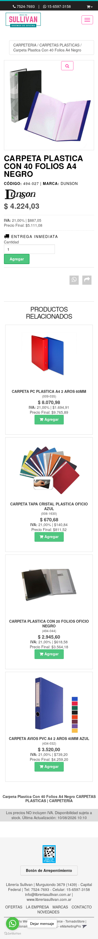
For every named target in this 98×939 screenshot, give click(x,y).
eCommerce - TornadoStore (65, 921)
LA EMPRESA (37, 906)
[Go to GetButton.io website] (12, 933)
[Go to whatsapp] (12, 923)
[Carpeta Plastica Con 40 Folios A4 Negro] (49, 105)
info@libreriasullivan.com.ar (48, 894)
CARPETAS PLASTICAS (59, 45)
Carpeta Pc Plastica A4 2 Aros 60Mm (49, 391)
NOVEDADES (48, 911)
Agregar (51, 419)
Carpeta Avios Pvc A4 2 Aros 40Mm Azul (49, 738)
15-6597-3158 (58, 6)
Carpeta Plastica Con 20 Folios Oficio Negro (49, 623)
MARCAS (60, 906)
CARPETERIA (24, 45)
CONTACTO (82, 906)
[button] (90, 5)
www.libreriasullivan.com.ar (49, 899)
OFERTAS (13, 906)
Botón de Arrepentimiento (49, 870)
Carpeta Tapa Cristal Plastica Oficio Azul (49, 506)
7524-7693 (26, 6)
